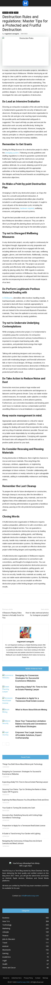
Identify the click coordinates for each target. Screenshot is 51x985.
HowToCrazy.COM (23, 982)
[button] (47, 3)
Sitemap (45, 978)
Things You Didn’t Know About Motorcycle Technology (22, 764)
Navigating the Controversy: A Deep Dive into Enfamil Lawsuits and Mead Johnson (22, 842)
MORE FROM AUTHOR (34, 669)
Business (5, 12)
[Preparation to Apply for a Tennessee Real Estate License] (8, 701)
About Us (6, 978)
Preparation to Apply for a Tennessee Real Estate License (23, 826)
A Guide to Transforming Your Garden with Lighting (21, 834)
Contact (37, 978)
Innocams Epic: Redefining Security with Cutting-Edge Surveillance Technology (22, 816)
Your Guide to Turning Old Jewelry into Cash (18, 808)
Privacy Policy (28, 978)
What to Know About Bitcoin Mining (31, 709)
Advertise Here (17, 978)
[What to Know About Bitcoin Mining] (8, 712)
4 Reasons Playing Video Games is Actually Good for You (13, 615)
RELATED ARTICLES (16, 669)
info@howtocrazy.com (30, 895)
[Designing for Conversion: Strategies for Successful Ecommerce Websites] (8, 678)
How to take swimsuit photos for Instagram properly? (37, 614)
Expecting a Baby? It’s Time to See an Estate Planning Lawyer (25, 782)
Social (16, 12)
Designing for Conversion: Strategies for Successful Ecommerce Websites (27, 678)
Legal (11, 12)
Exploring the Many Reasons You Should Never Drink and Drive (25, 800)
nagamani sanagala (12, 34)
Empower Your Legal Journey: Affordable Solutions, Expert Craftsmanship (28, 735)
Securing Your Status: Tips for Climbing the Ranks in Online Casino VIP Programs (24, 790)
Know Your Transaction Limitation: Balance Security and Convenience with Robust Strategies (31, 724)
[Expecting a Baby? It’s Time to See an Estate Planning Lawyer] (8, 689)
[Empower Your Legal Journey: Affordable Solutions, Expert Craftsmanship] (8, 735)
